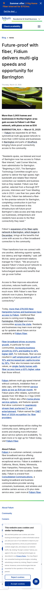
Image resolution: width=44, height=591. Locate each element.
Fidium (5, 380)
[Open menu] (39, 26)
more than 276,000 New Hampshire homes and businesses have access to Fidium (22, 312)
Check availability (12, 26)
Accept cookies (18, 584)
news (11, 37)
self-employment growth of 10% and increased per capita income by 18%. (21, 360)
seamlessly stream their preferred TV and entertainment (19, 408)
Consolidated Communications (17, 477)
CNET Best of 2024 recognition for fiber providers (21, 414)
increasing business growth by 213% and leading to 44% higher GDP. (20, 351)
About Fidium (8, 507)
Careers (5, 519)
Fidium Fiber (21, 333)
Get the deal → (10, 11)
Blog (4, 37)
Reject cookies (17, 577)
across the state (23, 324)
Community (7, 513)
